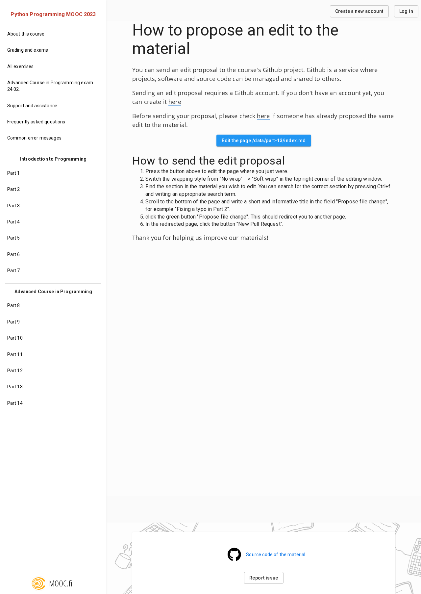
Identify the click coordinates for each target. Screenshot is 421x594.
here (174, 102)
